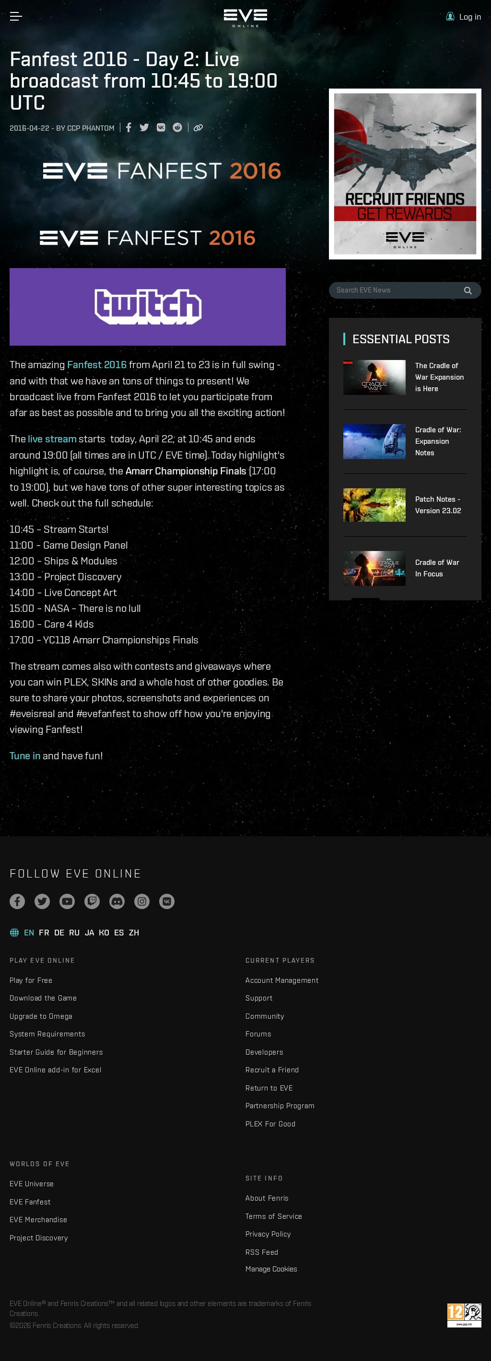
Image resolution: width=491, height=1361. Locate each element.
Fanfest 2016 (96, 364)
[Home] (245, 25)
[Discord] (117, 901)
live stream (52, 438)
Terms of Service (274, 1216)
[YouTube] (67, 901)
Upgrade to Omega (41, 1016)
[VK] (167, 901)
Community (265, 1016)
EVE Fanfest (30, 1202)
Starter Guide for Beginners (56, 1052)
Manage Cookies (271, 1268)
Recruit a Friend (272, 1070)
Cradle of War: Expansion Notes (438, 441)
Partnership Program (280, 1106)
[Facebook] (17, 901)
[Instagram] (142, 901)
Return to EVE (269, 1088)
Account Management (282, 980)
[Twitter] (42, 901)
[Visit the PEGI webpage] (464, 1315)
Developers (264, 1052)
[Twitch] (92, 901)
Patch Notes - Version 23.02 (438, 505)
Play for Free (31, 980)
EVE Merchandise (38, 1219)
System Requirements (47, 1034)
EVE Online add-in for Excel (55, 1070)
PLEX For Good (271, 1124)
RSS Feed (262, 1252)
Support (259, 998)
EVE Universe (32, 1184)
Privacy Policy (268, 1234)
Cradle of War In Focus (437, 568)
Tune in (25, 755)
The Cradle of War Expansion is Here (439, 377)
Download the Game (43, 998)
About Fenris (267, 1198)
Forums (258, 1034)
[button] (463, 16)
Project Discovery (39, 1238)
